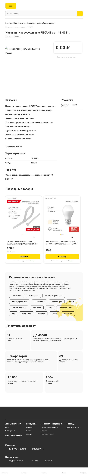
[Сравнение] (72, 6)
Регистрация (10, 431)
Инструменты (19, 23)
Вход (7, 427)
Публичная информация (49, 427)
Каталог (29, 427)
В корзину (24, 257)
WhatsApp (35, 461)
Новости (44, 431)
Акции (28, 431)
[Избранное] (77, 6)
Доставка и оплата (73, 427)
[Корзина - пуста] (81, 6)
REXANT (34, 163)
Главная (8, 23)
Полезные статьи (47, 434)
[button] (7, 88)
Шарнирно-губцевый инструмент (40, 23)
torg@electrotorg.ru (16, 461)
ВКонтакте (48, 461)
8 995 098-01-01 (37, 449)
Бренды (29, 434)
